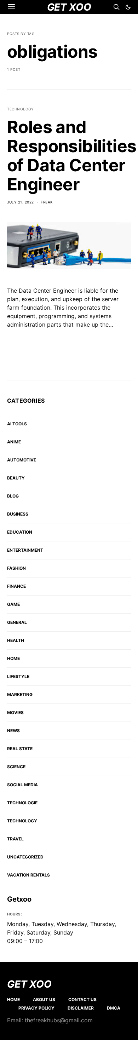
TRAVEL (15, 838)
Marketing (20, 694)
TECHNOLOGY (20, 109)
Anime (14, 441)
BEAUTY (16, 478)
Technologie (22, 802)
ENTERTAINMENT (25, 550)
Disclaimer (81, 1008)
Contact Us (82, 999)
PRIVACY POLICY (36, 1008)
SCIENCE (16, 766)
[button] (128, 7)
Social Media (22, 784)
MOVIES (15, 712)
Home (13, 999)
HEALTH (15, 640)
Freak (47, 202)
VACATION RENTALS (28, 875)
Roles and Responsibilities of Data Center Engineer (71, 155)
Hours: (14, 914)
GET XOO (29, 984)
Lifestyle (18, 676)
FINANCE (16, 586)
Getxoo (19, 899)
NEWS (13, 730)
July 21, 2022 (20, 202)
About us (44, 999)
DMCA (113, 1008)
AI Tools (17, 423)
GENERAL (17, 622)
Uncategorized (25, 857)
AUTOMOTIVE (21, 459)
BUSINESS (17, 514)
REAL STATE (20, 748)
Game (13, 604)
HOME (13, 658)
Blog (13, 496)
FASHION (16, 568)
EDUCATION (19, 532)
